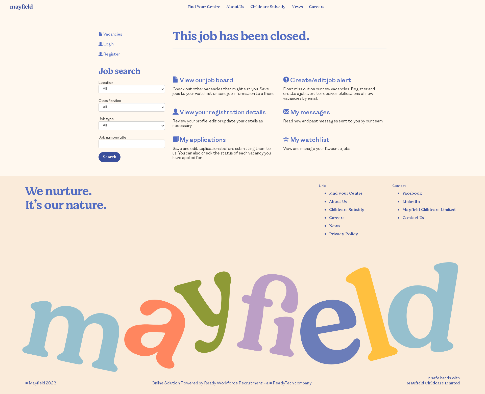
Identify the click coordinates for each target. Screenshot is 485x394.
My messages (309, 112)
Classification (110, 101)
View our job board (206, 80)
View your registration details (222, 112)
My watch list (309, 140)
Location (106, 83)
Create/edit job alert (320, 80)
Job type (106, 119)
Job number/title (112, 138)
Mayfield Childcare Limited (433, 383)
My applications (202, 140)
